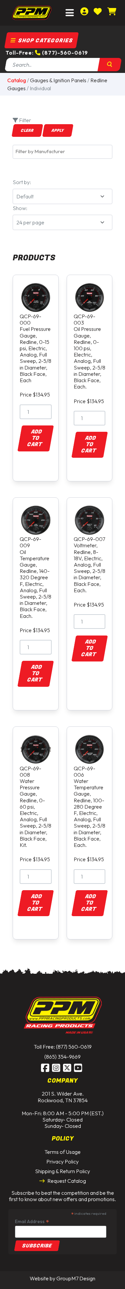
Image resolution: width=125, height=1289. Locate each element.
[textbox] (64, 151)
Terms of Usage (62, 1152)
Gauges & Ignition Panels (58, 80)
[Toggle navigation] (69, 13)
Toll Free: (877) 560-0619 (63, 1046)
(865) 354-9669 (62, 1056)
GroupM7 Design (75, 1278)
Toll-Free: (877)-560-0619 (47, 52)
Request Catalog (66, 1180)
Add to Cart (34, 438)
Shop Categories (45, 41)
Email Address (32, 1221)
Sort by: (22, 182)
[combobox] (62, 151)
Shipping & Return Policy (62, 1171)
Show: (20, 208)
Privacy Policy (62, 1161)
